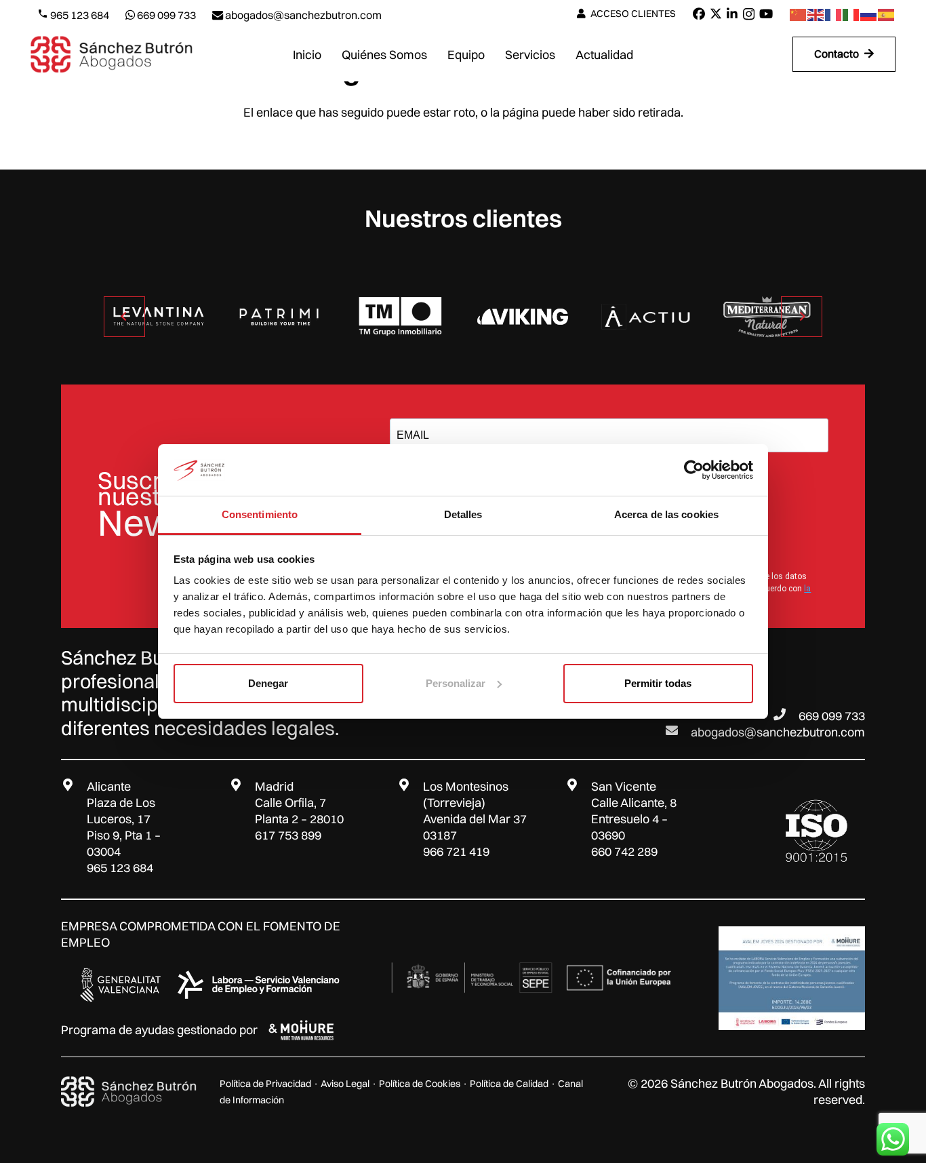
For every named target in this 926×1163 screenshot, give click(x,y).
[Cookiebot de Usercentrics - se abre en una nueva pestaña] (694, 470)
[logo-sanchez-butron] (112, 54)
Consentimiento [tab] (260, 514)
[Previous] (124, 316)
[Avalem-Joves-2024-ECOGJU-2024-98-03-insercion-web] (792, 978)
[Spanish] (886, 14)
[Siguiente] (801, 316)
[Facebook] (699, 13)
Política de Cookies (419, 1084)
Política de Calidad (509, 1084)
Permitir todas (657, 683)
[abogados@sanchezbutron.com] (678, 730)
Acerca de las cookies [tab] (666, 514)
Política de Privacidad (265, 1084)
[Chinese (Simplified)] (798, 14)
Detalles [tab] (463, 514)
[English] (816, 14)
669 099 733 (832, 716)
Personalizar (455, 683)
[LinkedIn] (732, 13)
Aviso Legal (345, 1084)
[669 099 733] (786, 714)
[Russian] (869, 14)
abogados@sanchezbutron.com (778, 732)
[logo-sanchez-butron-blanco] (129, 1091)
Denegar (268, 683)
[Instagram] (748, 14)
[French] (834, 14)
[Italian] (851, 14)
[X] (716, 13)
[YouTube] (766, 13)
